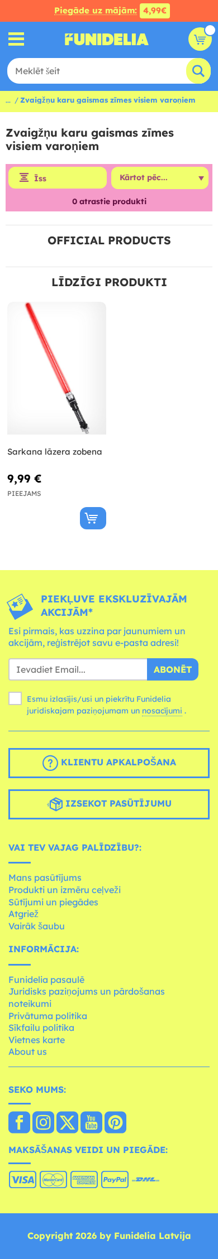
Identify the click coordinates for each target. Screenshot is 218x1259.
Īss (40, 178)
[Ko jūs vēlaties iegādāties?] (16, 39)
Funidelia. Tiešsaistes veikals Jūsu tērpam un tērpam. (107, 39)
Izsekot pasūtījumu (117, 803)
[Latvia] (19, 1123)
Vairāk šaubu (36, 926)
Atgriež (23, 913)
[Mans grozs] (200, 39)
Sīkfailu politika (41, 1027)
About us (27, 1051)
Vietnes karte (36, 1039)
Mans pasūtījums (45, 877)
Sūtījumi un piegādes (53, 902)
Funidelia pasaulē (46, 979)
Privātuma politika (47, 1015)
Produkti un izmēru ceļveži (64, 889)
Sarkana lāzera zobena (54, 451)
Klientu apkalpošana (117, 762)
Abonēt (173, 669)
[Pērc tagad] (93, 518)
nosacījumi (162, 711)
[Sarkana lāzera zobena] (56, 368)
